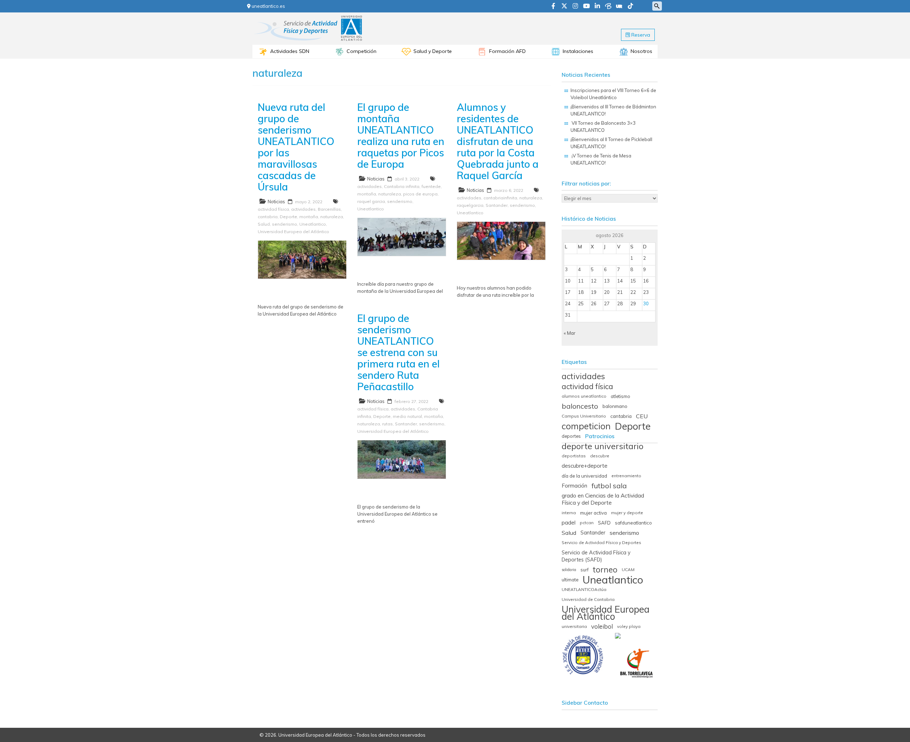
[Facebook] (553, 6)
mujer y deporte (627, 512)
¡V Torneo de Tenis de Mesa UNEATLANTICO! (601, 159)
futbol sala (609, 485)
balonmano (615, 406)
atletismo (620, 396)
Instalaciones (578, 51)
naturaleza (331, 216)
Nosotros (641, 51)
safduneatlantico (633, 523)
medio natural (407, 416)
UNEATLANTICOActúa (584, 589)
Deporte (288, 216)
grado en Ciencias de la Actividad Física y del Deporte (603, 499)
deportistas (574, 455)
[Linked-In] (597, 6)
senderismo (284, 224)
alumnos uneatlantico (584, 396)
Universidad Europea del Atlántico (293, 231)
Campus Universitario (584, 416)
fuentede (431, 186)
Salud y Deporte (432, 51)
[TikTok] (630, 6)
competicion (586, 426)
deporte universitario (602, 446)
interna (569, 512)
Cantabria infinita (401, 186)
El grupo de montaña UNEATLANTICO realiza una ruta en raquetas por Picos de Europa (400, 135)
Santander (497, 205)
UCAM (628, 569)
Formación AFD (507, 51)
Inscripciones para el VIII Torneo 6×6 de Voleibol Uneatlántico (613, 93)
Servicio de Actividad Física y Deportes (601, 542)
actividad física (273, 209)
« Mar (570, 333)
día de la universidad (584, 476)
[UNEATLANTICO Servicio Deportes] (308, 17)
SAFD (604, 523)
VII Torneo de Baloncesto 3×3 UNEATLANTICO (603, 126)
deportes (571, 436)
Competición (361, 51)
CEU (642, 416)
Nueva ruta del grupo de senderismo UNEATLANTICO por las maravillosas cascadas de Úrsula (296, 147)
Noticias (276, 201)
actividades (303, 209)
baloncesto (580, 406)
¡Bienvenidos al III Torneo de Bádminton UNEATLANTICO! (613, 110)
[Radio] (619, 6)
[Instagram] (575, 6)
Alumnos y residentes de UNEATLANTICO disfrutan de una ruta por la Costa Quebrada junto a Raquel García (498, 141)
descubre (599, 455)
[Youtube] (586, 6)
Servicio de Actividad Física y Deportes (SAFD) (596, 556)
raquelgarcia (470, 205)
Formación (574, 485)
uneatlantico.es (268, 6)
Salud (264, 224)
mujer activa (593, 513)
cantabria (268, 216)
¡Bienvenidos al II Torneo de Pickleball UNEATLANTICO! (611, 142)
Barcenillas (329, 209)
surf (584, 569)
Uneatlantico (312, 224)
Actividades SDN (289, 51)
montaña (308, 216)
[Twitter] (564, 6)
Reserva (640, 35)
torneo (605, 569)
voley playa (629, 626)
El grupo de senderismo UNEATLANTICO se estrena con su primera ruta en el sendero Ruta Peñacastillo (398, 352)
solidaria (569, 569)
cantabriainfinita (500, 197)
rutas (387, 423)
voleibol (602, 626)
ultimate (570, 579)
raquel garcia (371, 201)
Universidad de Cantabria (588, 599)
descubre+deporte (584, 465)
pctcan (587, 522)
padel (569, 522)
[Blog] (608, 6)
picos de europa (420, 194)
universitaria (574, 626)
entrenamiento (626, 475)
